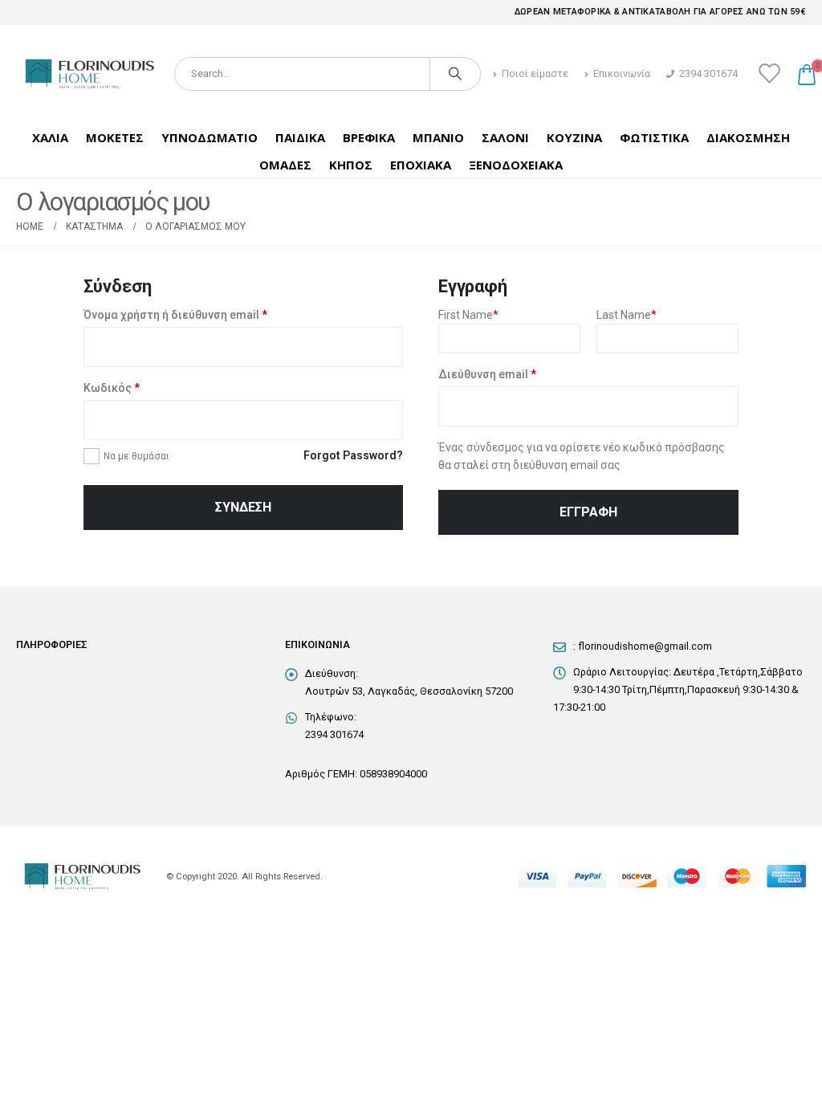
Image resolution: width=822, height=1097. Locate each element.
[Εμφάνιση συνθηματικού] (387, 420)
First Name (468, 314)
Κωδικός (111, 387)
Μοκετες (115, 137)
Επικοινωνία (621, 73)
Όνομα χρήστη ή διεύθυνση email (175, 314)
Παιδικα (300, 137)
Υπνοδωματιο (209, 137)
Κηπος (350, 165)
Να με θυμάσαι (136, 456)
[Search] (455, 74)
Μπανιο (438, 137)
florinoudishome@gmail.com (645, 646)
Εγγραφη (588, 512)
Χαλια (50, 137)
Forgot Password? (353, 455)
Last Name (626, 314)
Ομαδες (285, 165)
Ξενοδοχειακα (516, 165)
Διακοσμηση (748, 137)
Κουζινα (574, 137)
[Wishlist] (769, 73)
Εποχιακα (420, 165)
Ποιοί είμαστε (535, 73)
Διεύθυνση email (487, 374)
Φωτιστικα (654, 137)
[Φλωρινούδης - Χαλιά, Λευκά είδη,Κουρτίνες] (89, 74)
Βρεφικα (369, 137)
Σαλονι (505, 137)
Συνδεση (243, 507)
